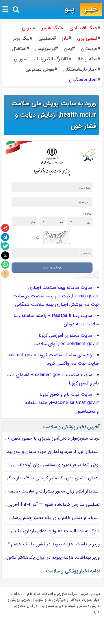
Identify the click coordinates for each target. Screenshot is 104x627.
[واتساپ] (5, 264)
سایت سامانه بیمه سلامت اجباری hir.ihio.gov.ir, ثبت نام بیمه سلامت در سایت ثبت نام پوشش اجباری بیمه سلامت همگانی (55, 296)
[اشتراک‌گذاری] (5, 227)
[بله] (5, 246)
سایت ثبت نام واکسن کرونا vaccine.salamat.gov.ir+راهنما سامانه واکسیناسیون (62, 403)
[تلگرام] (5, 237)
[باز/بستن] (5, 273)
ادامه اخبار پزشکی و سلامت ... (70, 571)
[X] (5, 255)
